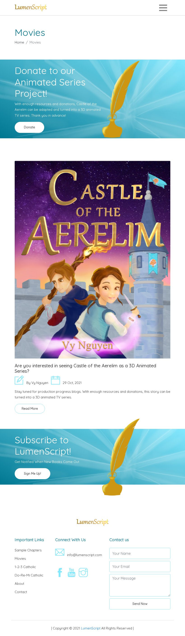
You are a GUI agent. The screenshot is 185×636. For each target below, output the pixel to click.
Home (19, 42)
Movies (20, 558)
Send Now (140, 604)
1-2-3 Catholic (25, 567)
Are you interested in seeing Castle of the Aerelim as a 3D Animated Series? (85, 368)
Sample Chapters (28, 550)
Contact (21, 592)
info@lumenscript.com (84, 555)
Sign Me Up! (32, 474)
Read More (30, 409)
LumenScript (90, 628)
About (19, 583)
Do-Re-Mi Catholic (29, 575)
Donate (29, 127)
